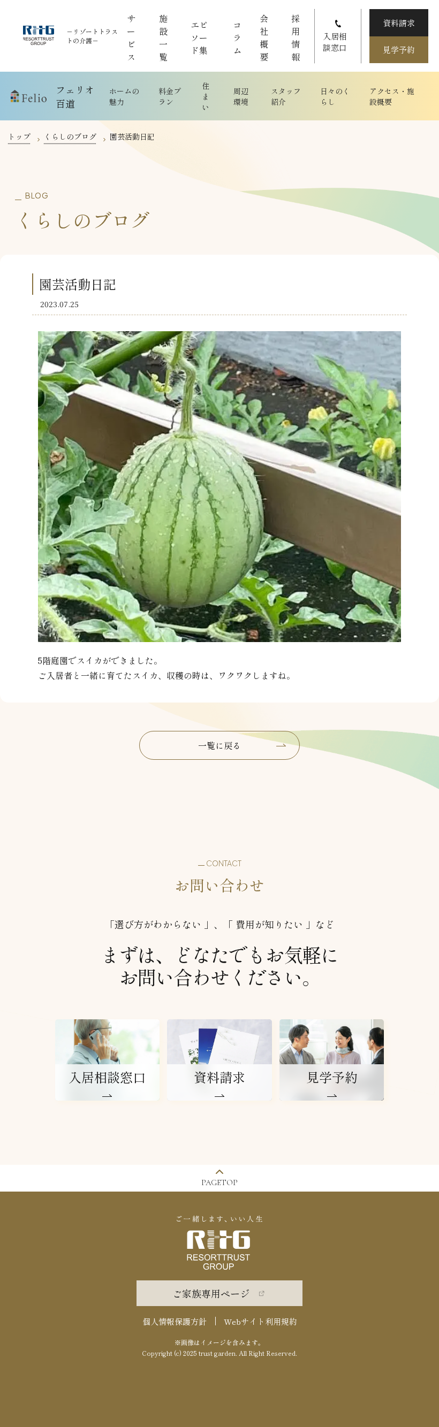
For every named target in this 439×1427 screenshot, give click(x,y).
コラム (237, 37)
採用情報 (295, 37)
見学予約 (399, 49)
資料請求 (399, 22)
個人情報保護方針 (174, 1321)
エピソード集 (199, 37)
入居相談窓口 (335, 41)
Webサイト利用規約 (260, 1321)
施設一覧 (163, 37)
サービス (131, 37)
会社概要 (264, 37)
